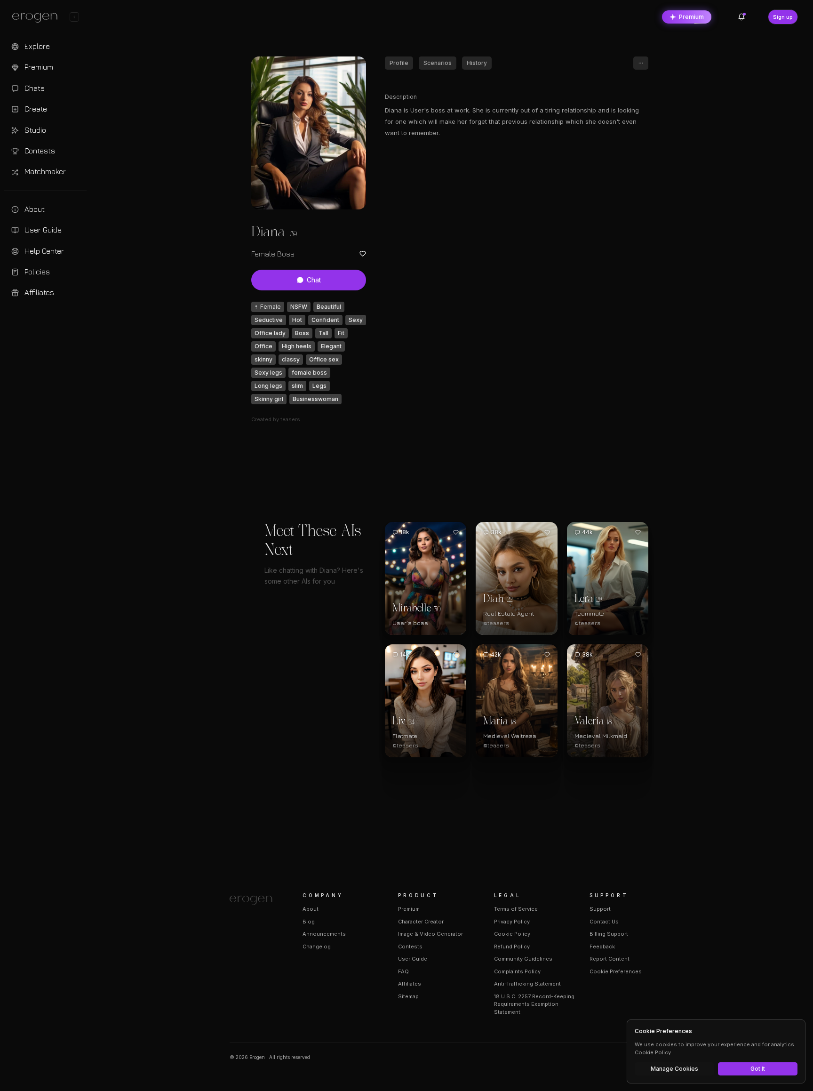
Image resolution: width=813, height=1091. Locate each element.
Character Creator (421, 921)
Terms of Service (516, 909)
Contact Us (604, 921)
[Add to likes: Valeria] (638, 654)
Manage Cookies (674, 1068)
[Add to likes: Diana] (362, 253)
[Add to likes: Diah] (547, 532)
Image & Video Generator (430, 934)
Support (600, 909)
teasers (290, 419)
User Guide (412, 958)
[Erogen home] (37, 18)
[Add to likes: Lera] (638, 532)
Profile (399, 62)
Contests (410, 946)
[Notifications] (741, 17)
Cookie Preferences (616, 971)
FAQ (403, 971)
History (477, 62)
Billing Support (609, 934)
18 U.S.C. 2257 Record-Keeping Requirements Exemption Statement (534, 1004)
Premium (691, 16)
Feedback (602, 946)
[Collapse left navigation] (74, 17)
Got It (757, 1068)
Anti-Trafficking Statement (527, 983)
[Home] (255, 900)
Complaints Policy (517, 971)
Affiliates (409, 983)
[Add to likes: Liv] (455, 654)
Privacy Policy (512, 921)
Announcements (324, 934)
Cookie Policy (512, 934)
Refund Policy (512, 946)
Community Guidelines (523, 958)
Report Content (610, 958)
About (311, 909)
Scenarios (437, 62)
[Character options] (640, 63)
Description (401, 96)
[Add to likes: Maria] (547, 654)
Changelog (317, 946)
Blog (309, 921)
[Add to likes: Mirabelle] (455, 532)
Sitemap (408, 996)
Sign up (783, 17)
